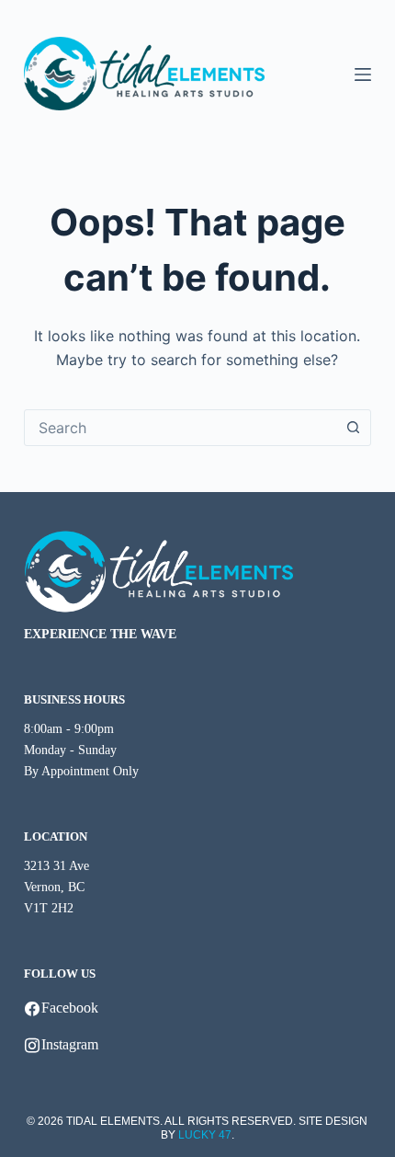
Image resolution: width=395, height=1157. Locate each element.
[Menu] (363, 74)
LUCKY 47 (204, 1134)
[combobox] (180, 427)
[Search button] (352, 427)
